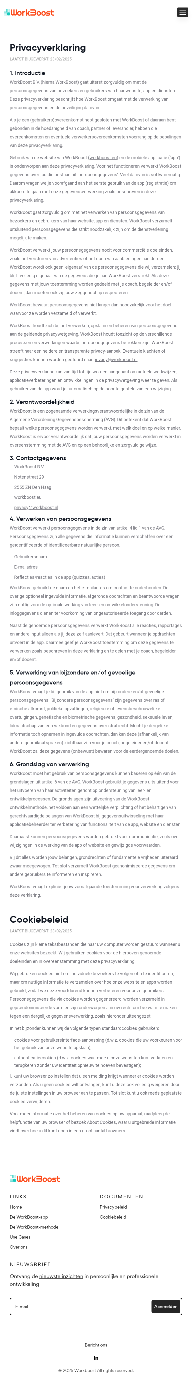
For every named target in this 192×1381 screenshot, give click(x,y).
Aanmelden (166, 1307)
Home (16, 1207)
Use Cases (20, 1237)
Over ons (19, 1247)
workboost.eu (103, 157)
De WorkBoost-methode (34, 1227)
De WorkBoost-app (29, 1217)
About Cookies (101, 1122)
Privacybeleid (113, 1207)
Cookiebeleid (113, 1217)
